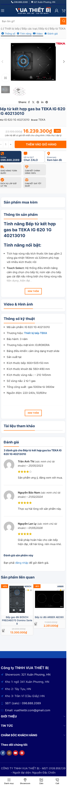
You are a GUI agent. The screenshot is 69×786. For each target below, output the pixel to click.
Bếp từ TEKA (57, 28)
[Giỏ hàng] (63, 10)
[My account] (56, 10)
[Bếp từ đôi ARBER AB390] (49, 599)
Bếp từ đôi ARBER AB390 (49, 617)
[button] (64, 61)
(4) (31, 590)
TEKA (41, 119)
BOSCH (28, 586)
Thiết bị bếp (12, 28)
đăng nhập (21, 562)
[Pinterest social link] (38, 102)
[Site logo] (33, 10)
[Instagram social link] (9, 753)
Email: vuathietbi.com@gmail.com (27, 710)
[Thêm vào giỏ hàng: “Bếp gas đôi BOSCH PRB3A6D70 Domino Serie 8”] (3, 630)
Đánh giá (52, 33)
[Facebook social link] (29, 102)
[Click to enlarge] (6, 78)
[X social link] (33, 102)
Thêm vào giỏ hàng (41, 144)
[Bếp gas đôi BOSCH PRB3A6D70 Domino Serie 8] (17, 599)
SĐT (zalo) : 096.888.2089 (23, 703)
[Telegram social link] (46, 102)
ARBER (60, 586)
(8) (63, 590)
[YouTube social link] (15, 753)
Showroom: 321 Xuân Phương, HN (27, 674)
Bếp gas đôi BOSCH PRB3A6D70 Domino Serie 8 (17, 620)
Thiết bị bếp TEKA (35, 333)
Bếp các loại (29, 28)
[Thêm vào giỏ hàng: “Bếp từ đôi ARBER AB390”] (36, 624)
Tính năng (25, 33)
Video (39, 33)
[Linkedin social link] (42, 102)
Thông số (9, 33)
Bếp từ (43, 28)
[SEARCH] (63, 21)
